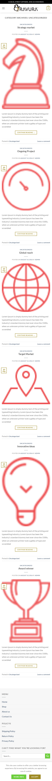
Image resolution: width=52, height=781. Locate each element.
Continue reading (26, 132)
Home (4, 702)
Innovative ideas (26, 446)
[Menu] (3, 8)
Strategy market (26, 27)
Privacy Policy (8, 741)
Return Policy (8, 736)
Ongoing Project (26, 151)
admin (37, 34)
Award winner (26, 568)
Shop (4, 706)
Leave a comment (43, 141)
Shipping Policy (8, 731)
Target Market (26, 354)
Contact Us (7, 716)
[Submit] (47, 756)
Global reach (26, 252)
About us (6, 711)
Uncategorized (26, 24)
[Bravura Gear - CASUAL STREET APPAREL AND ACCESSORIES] (26, 8)
